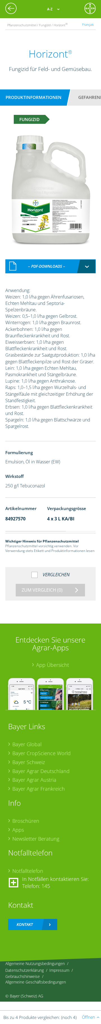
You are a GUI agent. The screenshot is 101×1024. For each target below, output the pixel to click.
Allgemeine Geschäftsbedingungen (35, 982)
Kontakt (25, 924)
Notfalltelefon (27, 870)
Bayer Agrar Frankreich (38, 788)
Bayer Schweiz (28, 762)
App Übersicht (52, 665)
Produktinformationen (33, 97)
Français (88, 24)
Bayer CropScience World (41, 753)
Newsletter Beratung (35, 838)
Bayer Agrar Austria (34, 779)
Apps (18, 829)
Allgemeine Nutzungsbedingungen (35, 963)
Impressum (59, 970)
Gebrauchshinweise (22, 976)
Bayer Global (27, 744)
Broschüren (25, 820)
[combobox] (50, 266)
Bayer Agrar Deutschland (41, 771)
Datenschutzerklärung (24, 970)
